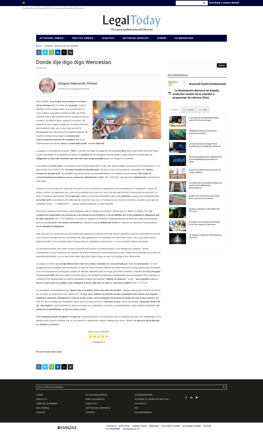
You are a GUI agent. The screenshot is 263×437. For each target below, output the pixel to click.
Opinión (48, 46)
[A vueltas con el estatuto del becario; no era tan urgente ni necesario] (177, 225)
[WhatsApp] (51, 52)
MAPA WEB (154, 426)
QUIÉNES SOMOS (139, 426)
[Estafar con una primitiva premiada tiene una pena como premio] (177, 199)
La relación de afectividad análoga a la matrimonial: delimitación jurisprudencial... (205, 185)
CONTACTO (111, 426)
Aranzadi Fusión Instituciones (207, 84)
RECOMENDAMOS (143, 412)
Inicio (39, 46)
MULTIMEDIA (42, 407)
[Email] (64, 52)
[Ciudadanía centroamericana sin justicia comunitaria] (177, 134)
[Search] (204, 3)
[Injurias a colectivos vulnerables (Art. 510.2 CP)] (177, 212)
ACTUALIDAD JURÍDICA (96, 394)
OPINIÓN (90, 412)
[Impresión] (70, 52)
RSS (136, 407)
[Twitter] (45, 52)
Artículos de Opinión (66, 46)
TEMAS (39, 394)
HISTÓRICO (140, 403)
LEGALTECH (91, 403)
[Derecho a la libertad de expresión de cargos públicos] (177, 173)
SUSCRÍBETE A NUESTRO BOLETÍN (151, 399)
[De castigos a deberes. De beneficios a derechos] (177, 238)
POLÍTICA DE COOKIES (170, 426)
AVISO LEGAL (124, 426)
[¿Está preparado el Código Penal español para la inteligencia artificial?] (177, 147)
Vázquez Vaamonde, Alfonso (77, 83)
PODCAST (41, 412)
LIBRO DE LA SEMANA (46, 403)
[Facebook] (39, 52)
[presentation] (174, 109)
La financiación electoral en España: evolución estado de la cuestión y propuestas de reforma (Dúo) (196, 94)
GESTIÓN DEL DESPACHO (97, 407)
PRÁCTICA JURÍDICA (95, 399)
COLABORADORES (143, 394)
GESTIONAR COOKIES (191, 426)
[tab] (174, 109)
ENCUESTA (41, 399)
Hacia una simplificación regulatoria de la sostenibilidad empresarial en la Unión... (205, 159)
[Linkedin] (58, 52)
